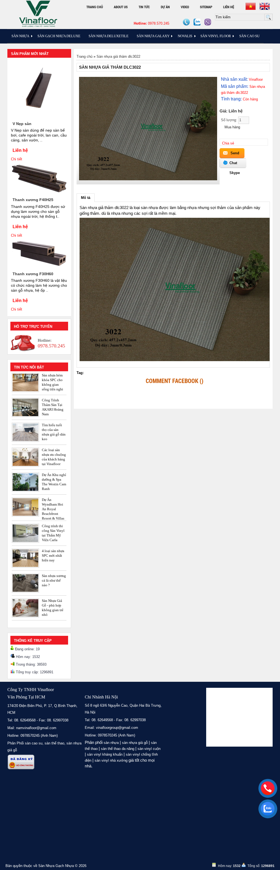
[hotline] (268, 788)
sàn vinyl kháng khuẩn (104, 754)
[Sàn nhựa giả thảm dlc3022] (148, 179)
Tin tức (144, 6)
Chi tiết (16, 159)
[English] (264, 6)
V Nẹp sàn (22, 123)
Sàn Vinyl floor (215, 36)
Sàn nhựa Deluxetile (109, 36)
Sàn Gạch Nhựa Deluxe (58, 36)
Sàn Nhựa (20, 36)
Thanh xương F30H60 (33, 274)
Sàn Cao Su (249, 36)
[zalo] (268, 809)
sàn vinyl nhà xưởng (111, 760)
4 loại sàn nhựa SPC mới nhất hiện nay (53, 555)
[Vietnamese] (251, 6)
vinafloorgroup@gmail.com (117, 728)
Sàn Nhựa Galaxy (153, 36)
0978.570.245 (151, 23)
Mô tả (85, 198)
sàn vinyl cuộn (149, 749)
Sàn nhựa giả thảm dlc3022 (118, 56)
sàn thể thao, (55, 743)
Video (185, 6)
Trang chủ (94, 6)
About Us (121, 6)
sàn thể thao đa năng (117, 749)
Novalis (185, 36)
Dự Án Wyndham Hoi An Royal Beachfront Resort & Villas (53, 509)
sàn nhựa (111, 743)
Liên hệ (228, 6)
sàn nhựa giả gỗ (135, 743)
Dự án (165, 6)
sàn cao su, (34, 743)
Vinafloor (256, 79)
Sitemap (206, 6)
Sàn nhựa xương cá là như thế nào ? (54, 580)
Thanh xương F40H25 (33, 200)
